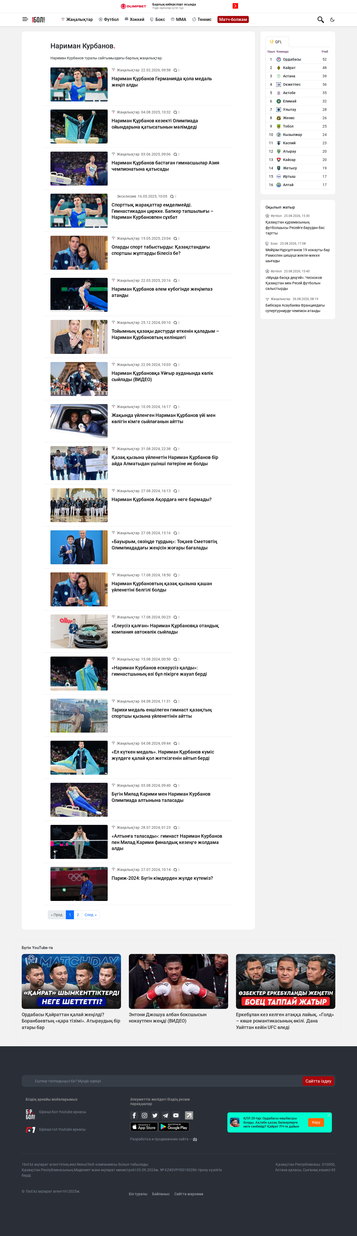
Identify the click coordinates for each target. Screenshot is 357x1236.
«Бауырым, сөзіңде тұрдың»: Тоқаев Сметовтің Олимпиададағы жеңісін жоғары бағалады (164, 544)
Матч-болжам (233, 19)
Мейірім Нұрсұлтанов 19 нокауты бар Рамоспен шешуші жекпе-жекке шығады (298, 255)
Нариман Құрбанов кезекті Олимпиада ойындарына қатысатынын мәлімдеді (155, 123)
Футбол (111, 19)
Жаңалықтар (79, 19)
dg (195, 1139)
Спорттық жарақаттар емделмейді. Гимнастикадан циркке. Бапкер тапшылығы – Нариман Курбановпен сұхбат (163, 211)
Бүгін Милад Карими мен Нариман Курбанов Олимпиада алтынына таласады (161, 797)
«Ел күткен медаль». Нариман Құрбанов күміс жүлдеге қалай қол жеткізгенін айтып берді (163, 755)
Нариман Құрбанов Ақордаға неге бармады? (162, 499)
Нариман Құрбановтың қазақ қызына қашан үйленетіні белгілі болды (162, 586)
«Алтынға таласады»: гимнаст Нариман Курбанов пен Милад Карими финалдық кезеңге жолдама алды (167, 842)
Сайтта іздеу (318, 1081)
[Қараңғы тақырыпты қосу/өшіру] (332, 19)
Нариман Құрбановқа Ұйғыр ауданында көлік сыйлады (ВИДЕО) (162, 376)
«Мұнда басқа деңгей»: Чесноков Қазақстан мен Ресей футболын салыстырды (294, 283)
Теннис (204, 19)
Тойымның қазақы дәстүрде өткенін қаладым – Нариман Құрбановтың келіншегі (165, 334)
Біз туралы (138, 1194)
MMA (181, 19)
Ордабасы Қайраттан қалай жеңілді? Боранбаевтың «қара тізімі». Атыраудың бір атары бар (71, 1021)
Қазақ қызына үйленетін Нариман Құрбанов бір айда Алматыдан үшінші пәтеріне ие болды (165, 460)
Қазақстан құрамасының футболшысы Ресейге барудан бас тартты (295, 227)
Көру (316, 1122)
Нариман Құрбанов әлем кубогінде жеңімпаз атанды (162, 292)
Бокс (160, 19)
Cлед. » (91, 915)
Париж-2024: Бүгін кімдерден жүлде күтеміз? (162, 878)
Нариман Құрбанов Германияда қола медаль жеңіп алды (162, 81)
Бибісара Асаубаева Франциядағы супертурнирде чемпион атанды (295, 308)
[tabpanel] (298, 119)
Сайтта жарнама (188, 1194)
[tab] (277, 42)
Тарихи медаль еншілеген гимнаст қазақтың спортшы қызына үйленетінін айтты (162, 712)
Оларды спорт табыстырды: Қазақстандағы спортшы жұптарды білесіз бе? (161, 250)
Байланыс (161, 1194)
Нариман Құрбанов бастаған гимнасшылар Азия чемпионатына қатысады (165, 165)
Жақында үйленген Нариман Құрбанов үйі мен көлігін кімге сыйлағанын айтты (163, 418)
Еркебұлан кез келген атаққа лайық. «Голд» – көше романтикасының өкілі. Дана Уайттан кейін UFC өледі (285, 1021)
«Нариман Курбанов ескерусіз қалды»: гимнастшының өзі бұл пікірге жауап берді (159, 670)
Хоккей (137, 19)
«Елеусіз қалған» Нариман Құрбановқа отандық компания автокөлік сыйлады (165, 628)
